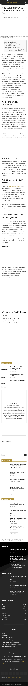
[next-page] (5, 387)
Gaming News (8, 4)
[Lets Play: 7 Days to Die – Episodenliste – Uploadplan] (5, 505)
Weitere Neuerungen (11, 45)
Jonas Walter (7, 17)
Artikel (3, 4)
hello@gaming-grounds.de (14, 677)
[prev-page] (2, 387)
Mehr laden (13, 494)
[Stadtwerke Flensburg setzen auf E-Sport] (5, 376)
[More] (18, 358)
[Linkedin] (14, 673)
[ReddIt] (14, 358)
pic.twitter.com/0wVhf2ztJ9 (18, 301)
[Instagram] (10, 673)
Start (2, 539)
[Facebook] (7, 358)
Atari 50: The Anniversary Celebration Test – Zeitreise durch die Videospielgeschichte (18, 558)
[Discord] (2, 673)
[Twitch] (17, 673)
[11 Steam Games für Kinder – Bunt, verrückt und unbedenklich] (5, 586)
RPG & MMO (23, 4)
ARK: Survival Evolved (15, 4)
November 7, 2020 (7, 154)
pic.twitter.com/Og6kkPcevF (17, 148)
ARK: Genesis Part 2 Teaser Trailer (12, 50)
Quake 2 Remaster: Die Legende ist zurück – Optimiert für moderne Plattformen (18, 368)
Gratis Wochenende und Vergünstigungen (14, 49)
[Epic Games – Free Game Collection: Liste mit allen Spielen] (5, 528)
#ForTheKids (21, 299)
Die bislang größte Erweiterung (12, 43)
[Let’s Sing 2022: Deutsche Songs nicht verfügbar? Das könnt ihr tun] (5, 512)
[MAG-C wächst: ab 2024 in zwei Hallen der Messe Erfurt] (5, 382)
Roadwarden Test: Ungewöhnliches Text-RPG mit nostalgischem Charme (17, 566)
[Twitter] (11, 358)
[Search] (25, 455)
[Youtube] (25, 673)
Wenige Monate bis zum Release (12, 47)
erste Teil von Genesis (14, 186)
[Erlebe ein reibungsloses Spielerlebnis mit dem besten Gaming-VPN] (5, 489)
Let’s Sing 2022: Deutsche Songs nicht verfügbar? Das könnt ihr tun (18, 512)
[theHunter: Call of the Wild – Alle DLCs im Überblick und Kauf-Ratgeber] (5, 520)
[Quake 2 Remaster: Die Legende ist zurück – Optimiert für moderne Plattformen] (5, 368)
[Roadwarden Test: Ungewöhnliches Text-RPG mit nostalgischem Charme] (5, 566)
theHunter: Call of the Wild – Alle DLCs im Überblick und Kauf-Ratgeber (18, 520)
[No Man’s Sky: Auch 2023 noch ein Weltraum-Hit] (5, 551)
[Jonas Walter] (2, 17)
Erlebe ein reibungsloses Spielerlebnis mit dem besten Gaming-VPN (17, 489)
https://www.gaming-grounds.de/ (14, 405)
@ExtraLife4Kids (6, 301)
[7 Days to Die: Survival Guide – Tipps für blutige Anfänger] (5, 593)
